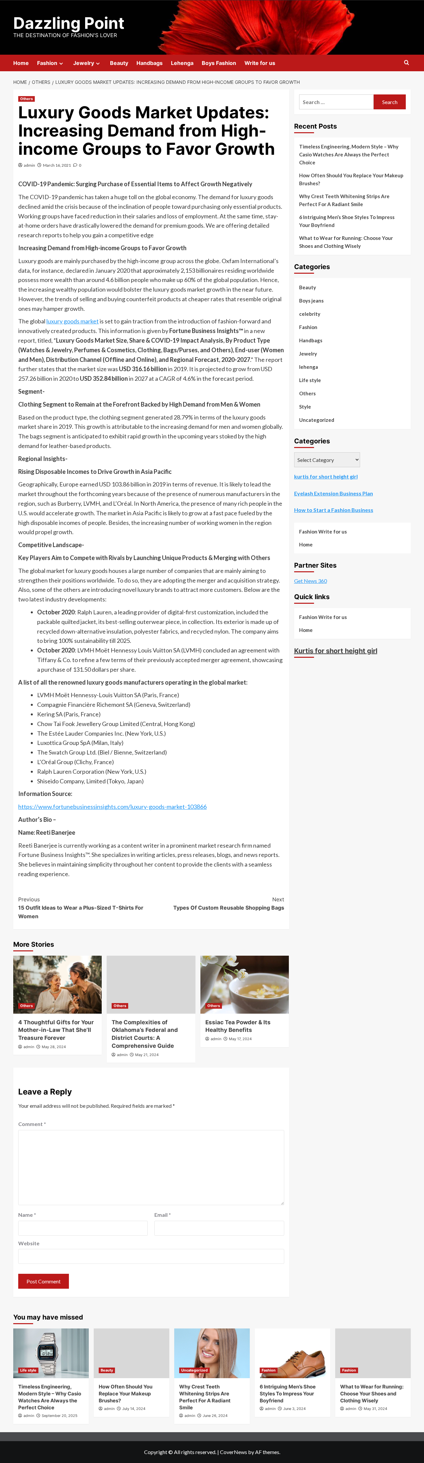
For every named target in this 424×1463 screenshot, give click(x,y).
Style (305, 407)
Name (27, 1214)
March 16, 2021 (57, 165)
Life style (310, 380)
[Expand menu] (61, 63)
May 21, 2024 (147, 1054)
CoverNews (233, 1452)
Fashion (47, 63)
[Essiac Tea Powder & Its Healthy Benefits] (244, 985)
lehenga (308, 367)
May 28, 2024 (54, 1046)
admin (29, 165)
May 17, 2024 (240, 1039)
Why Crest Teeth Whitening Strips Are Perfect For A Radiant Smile (344, 200)
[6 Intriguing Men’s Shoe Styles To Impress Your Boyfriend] (292, 1353)
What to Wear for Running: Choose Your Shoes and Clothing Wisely (346, 242)
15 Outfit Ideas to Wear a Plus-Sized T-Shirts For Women (80, 908)
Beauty (119, 63)
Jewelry (83, 63)
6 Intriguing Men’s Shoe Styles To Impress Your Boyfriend (347, 221)
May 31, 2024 (375, 1408)
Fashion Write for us (323, 532)
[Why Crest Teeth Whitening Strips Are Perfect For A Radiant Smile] (212, 1353)
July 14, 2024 (133, 1408)
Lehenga (182, 63)
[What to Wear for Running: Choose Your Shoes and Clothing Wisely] (373, 1353)
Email (162, 1214)
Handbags (149, 63)
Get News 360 (310, 581)
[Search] (406, 63)
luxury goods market (72, 321)
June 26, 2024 (215, 1415)
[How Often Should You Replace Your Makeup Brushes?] (131, 1353)
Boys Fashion (219, 63)
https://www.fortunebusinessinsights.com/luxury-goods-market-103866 (112, 806)
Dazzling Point (69, 23)
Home (21, 63)
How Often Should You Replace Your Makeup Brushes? (351, 179)
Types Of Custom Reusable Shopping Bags (228, 903)
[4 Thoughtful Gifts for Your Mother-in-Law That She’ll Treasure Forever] (57, 985)
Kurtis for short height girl (335, 651)
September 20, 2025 (60, 1415)
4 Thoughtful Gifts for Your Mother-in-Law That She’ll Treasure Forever (56, 1030)
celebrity (309, 314)
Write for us (259, 63)
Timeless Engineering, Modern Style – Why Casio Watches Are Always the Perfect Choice (348, 154)
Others (26, 98)
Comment (32, 1124)
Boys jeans (311, 301)
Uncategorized (316, 420)
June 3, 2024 (294, 1408)
